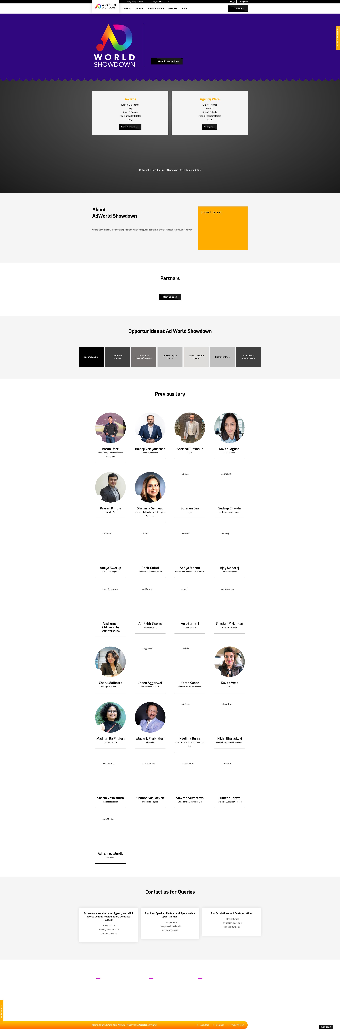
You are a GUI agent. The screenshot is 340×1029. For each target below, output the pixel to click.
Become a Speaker (118, 357)
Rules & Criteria (130, 112)
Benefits (210, 108)
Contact (220, 1025)
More (184, 8)
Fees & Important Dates (209, 116)
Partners (172, 8)
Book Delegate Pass (170, 357)
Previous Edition (156, 8)
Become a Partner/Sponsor (143, 357)
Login (232, 2)
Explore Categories (130, 105)
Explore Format (209, 105)
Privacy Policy (237, 1025)
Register (244, 2)
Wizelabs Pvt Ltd (148, 1025)
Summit (139, 8)
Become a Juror (91, 357)
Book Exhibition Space (196, 357)
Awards (127, 8)
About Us (204, 1025)
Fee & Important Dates (130, 116)
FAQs (130, 120)
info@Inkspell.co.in (214, 989)
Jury (130, 108)
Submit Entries (222, 357)
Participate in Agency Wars (248, 357)
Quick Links (326, 1027)
